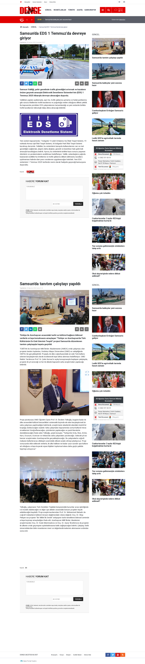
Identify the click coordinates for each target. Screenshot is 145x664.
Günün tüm (118, 20)
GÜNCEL (48, 10)
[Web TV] (119, 2)
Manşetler (27, 2)
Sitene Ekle (52, 2)
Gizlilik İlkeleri (77, 655)
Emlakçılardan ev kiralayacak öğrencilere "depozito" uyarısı (65, 20)
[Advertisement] (54, 237)
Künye (62, 655)
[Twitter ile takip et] (112, 655)
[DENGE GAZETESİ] (30, 10)
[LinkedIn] (31, 83)
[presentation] (26, 19)
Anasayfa (25, 27)
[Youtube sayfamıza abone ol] (117, 655)
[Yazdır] (40, 83)
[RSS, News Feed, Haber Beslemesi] (122, 655)
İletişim (68, 655)
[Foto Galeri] (124, 2)
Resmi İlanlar (60, 10)
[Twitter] (26, 83)
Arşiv (45, 2)
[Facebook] (22, 83)
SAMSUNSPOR (90, 10)
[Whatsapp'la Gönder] (35, 83)
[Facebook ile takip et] (107, 655)
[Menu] (103, 10)
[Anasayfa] (21, 2)
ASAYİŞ (79, 10)
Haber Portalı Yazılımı (29, 661)
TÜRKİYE (71, 10)
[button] (77, 83)
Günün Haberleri (37, 2)
